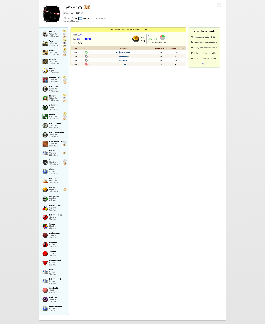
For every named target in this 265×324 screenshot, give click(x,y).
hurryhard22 (124, 60)
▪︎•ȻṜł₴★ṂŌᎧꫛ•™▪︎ (124, 52)
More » (204, 64)
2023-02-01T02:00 (84, 39)
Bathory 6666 (124, 56)
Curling (80, 35)
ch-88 (124, 64)
